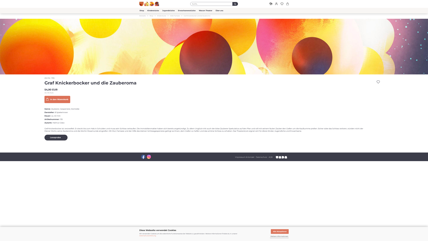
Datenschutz (261, 157)
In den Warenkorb (59, 99)
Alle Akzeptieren (280, 232)
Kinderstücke (153, 10)
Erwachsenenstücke (186, 10)
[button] (271, 4)
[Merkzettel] (282, 4)
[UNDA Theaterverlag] (150, 4)
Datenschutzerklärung (147, 236)
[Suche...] (235, 4)
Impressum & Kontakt (244, 157)
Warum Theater (205, 10)
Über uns (219, 10)
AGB (271, 157)
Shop (142, 10)
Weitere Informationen (279, 236)
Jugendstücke (168, 10)
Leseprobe (55, 137)
